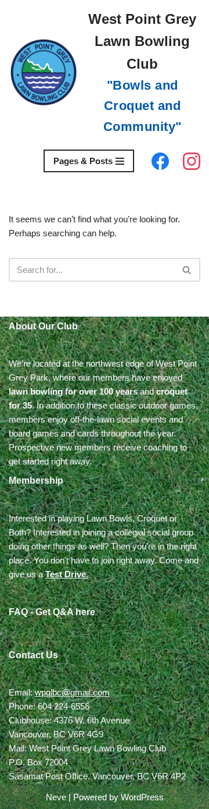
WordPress (142, 797)
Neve (56, 797)
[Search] (187, 270)
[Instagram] (191, 161)
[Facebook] (160, 161)
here (85, 612)
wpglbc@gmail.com (72, 692)
